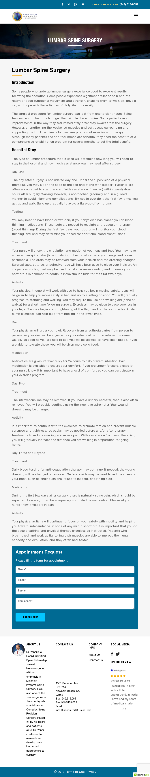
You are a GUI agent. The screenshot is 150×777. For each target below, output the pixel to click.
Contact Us (96, 660)
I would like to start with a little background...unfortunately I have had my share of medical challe (128, 695)
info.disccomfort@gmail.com (73, 710)
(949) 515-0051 (129, 4)
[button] (124, 709)
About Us (94, 655)
